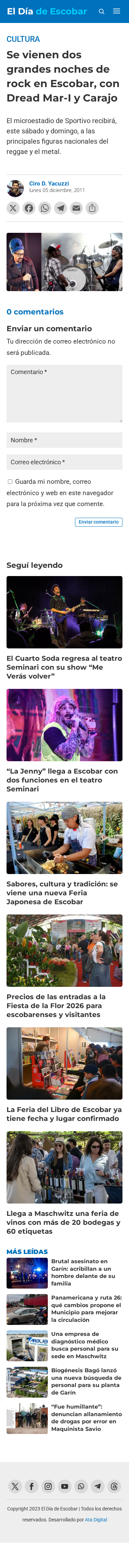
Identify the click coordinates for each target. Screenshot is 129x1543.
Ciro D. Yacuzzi (49, 183)
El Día (47, 11)
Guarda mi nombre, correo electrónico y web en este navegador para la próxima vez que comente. (60, 493)
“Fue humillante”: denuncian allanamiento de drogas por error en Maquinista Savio (86, 1417)
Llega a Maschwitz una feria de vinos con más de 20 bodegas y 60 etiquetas (63, 1222)
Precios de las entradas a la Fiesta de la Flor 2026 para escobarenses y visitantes (56, 1006)
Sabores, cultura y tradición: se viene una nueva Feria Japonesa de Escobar (62, 893)
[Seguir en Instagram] (48, 1486)
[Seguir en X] (15, 1486)
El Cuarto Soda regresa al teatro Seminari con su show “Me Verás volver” (64, 667)
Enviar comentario (99, 522)
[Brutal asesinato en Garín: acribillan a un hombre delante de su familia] (27, 1273)
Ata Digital (96, 1519)
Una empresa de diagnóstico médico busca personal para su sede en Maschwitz (84, 1345)
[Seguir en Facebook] (32, 1486)
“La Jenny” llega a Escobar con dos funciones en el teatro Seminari (62, 780)
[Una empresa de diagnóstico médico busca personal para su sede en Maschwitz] (27, 1345)
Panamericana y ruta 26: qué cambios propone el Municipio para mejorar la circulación (86, 1308)
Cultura (23, 39)
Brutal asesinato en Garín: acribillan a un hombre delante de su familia (83, 1272)
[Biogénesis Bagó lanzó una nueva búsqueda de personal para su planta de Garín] (27, 1382)
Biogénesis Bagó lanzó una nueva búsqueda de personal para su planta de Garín (86, 1381)
